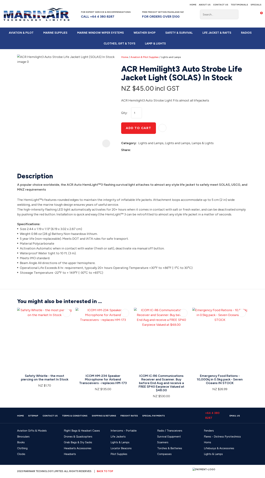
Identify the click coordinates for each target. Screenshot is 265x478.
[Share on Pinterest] (149, 150)
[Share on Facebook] (133, 150)
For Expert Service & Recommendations (106, 14)
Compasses (164, 454)
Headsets (70, 454)
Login (244, 14)
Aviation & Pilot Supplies (145, 57)
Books (21, 442)
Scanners (162, 442)
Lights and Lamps (171, 57)
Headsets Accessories (77, 448)
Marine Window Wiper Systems (100, 32)
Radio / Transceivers (169, 430)
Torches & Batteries (169, 448)
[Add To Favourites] (162, 128)
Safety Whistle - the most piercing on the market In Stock (44, 377)
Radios (246, 32)
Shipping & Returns (104, 415)
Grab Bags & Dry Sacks (78, 442)
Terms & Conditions (74, 415)
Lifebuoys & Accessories (219, 448)
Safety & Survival (179, 32)
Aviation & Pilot (21, 32)
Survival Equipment (169, 436)
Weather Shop (145, 32)
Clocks (21, 454)
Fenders (209, 430)
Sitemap (33, 415)
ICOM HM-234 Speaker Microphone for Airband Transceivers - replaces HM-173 (103, 379)
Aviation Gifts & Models (32, 430)
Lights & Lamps (120, 442)
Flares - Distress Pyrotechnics (222, 436)
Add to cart (138, 128)
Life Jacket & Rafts (216, 32)
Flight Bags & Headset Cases (82, 430)
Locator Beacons (121, 448)
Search (234, 14)
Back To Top (105, 471)
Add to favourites (67, 313)
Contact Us (220, 5)
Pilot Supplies (119, 454)
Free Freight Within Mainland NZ (163, 14)
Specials (256, 5)
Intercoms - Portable (124, 430)
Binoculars (23, 436)
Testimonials (239, 5)
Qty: (124, 113)
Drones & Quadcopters (78, 436)
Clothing (22, 448)
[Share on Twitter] (138, 150)
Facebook (191, 14)
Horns (207, 442)
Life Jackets (118, 436)
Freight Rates (129, 415)
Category (128, 143)
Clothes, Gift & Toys (119, 43)
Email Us (234, 415)
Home (193, 5)
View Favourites (251, 14)
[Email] (143, 150)
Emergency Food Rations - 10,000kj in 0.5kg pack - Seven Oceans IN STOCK (220, 379)
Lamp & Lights (155, 43)
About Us (205, 5)
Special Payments (153, 415)
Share (125, 150)
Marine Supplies (55, 32)
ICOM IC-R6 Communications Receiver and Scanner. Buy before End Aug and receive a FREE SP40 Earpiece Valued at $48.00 (161, 383)
